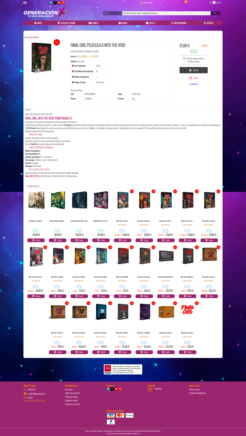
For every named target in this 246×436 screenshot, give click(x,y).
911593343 (31, 389)
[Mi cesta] (210, 2)
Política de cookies (71, 396)
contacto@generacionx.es (36, 393)
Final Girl (44, 131)
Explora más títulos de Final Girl (36, 172)
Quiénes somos (194, 389)
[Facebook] (51, 2)
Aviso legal (68, 389)
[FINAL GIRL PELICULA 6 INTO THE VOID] (41, 57)
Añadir (195, 70)
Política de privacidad (72, 393)
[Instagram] (63, 2)
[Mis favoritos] (182, 2)
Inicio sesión (148, 2)
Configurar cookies (71, 400)
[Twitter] (55, 2)
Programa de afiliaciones (197, 393)
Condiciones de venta (72, 404)
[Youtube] (59, 2)
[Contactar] (25, 2)
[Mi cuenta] (142, 2)
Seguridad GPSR (193, 84)
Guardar (195, 77)
